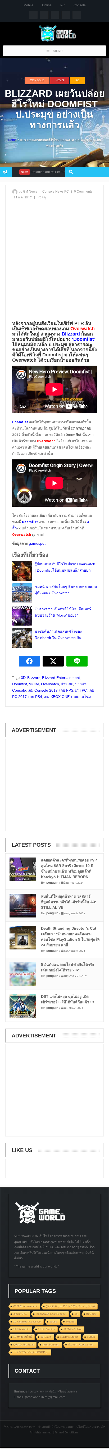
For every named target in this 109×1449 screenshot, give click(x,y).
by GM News (28, 191)
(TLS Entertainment (25, 1306)
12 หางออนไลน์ (22, 1336)
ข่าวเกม (67, 684)
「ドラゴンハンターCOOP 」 (30, 1352)
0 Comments (83, 191)
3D (23, 677)
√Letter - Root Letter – (81, 1344)
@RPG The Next (23, 1344)
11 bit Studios (46, 1329)
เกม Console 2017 (43, 690)
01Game (91, 1313)
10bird (53, 1321)
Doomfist (19, 684)
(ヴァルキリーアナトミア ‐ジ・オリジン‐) (70, 1306)
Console (80, 5)
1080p (91, 1336)
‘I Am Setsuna (50, 1344)
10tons (70, 1321)
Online (47, 5)
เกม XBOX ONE (57, 697)
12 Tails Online (72, 1329)
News (60, 80)
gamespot (37, 543)
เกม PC (81, 690)
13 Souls (45, 1336)
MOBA (34, 684)
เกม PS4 (35, 697)
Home (12, 140)
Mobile (28, 5)
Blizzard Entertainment (61, 677)
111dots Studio (69, 1336)
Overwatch (50, 684)
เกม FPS (66, 690)
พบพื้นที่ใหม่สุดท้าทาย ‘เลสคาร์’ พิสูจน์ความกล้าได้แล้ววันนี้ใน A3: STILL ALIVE (68, 902)
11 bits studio (21, 1329)
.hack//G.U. (20, 1313)
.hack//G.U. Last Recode (51, 1313)
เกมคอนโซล (81, 697)
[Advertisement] (54, 263)
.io (76, 1313)
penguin (52, 882)
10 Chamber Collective (27, 1321)
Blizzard (33, 677)
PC (62, 5)
